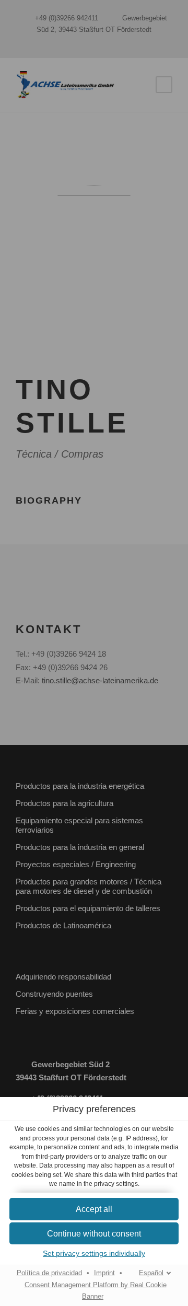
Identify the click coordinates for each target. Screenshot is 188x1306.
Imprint (104, 1273)
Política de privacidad (49, 1273)
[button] (94, 1209)
